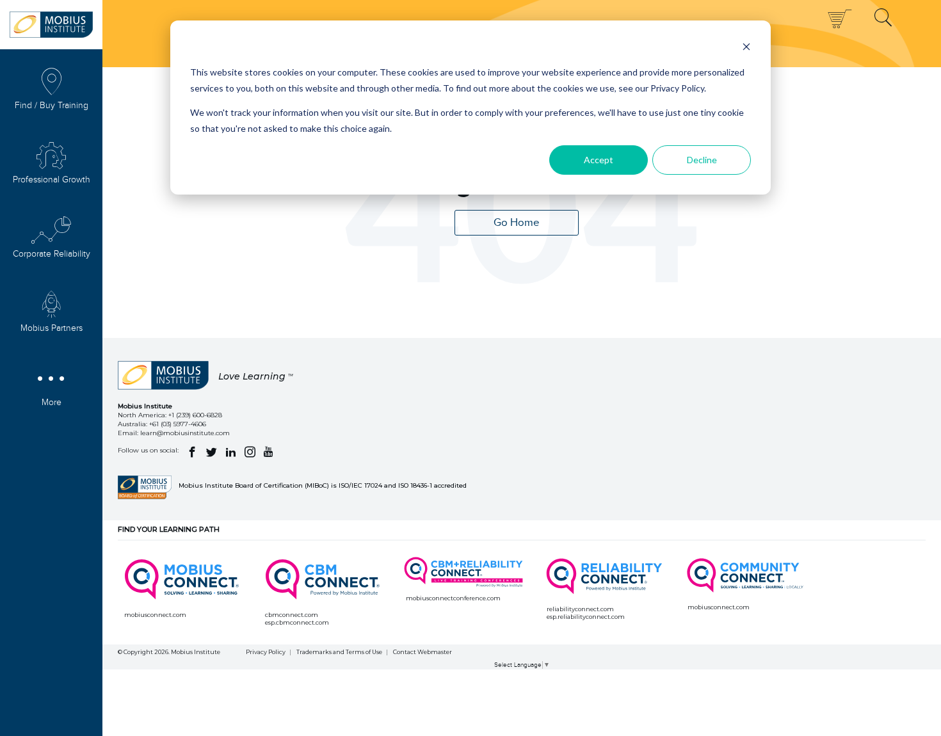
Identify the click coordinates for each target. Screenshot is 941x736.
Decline (702, 159)
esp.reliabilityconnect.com (586, 616)
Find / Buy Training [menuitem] (51, 105)
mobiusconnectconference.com (453, 598)
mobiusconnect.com (155, 614)
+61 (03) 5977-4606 (177, 424)
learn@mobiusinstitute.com (185, 433)
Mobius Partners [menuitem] (51, 328)
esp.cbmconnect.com (297, 622)
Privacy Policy (266, 651)
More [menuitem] (51, 402)
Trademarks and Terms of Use (339, 651)
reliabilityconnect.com (580, 608)
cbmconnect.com (291, 614)
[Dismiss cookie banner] (746, 48)
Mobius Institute (195, 651)
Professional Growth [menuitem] (51, 179)
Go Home (517, 222)
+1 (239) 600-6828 (195, 415)
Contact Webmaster (422, 651)
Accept (598, 159)
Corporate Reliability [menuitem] (51, 254)
